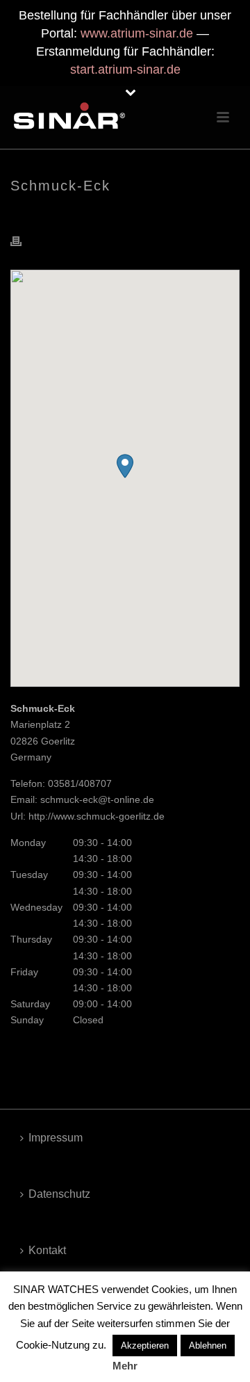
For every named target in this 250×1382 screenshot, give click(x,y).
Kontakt (47, 1250)
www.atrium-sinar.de (137, 33)
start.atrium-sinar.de (125, 69)
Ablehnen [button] (207, 1345)
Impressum (55, 1138)
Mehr (125, 1366)
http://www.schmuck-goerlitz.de (96, 816)
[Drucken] (22, 241)
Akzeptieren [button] (145, 1345)
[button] (125, 466)
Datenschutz (59, 1194)
